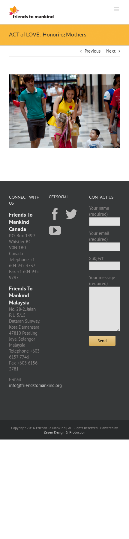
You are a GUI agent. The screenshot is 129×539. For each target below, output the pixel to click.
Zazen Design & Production (65, 432)
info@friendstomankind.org (35, 385)
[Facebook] (55, 214)
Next (111, 51)
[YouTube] (55, 230)
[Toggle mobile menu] (117, 9)
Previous (92, 51)
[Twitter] (71, 214)
